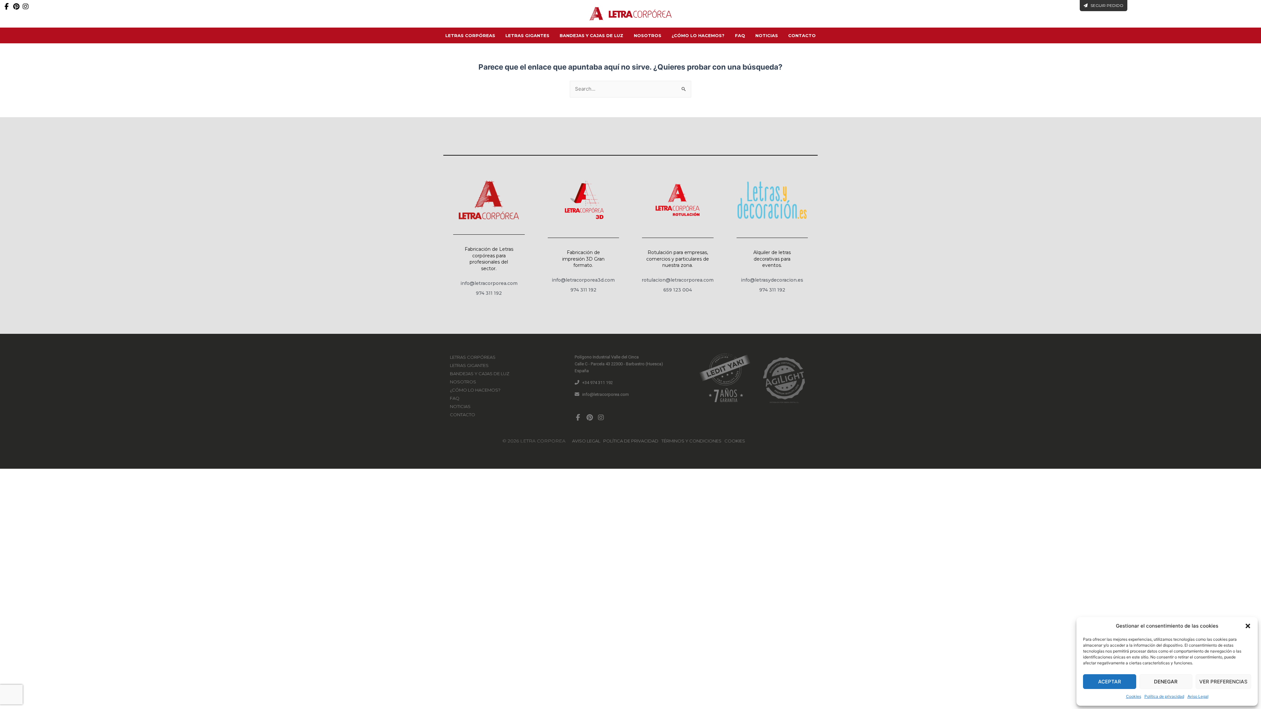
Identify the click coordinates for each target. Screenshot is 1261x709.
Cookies (1133, 696)
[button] (1248, 626)
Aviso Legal (1197, 696)
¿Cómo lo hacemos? (698, 35)
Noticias (766, 35)
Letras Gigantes (527, 35)
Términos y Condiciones (691, 440)
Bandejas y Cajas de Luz (591, 35)
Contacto (802, 35)
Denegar (1166, 681)
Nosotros (647, 35)
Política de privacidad (1164, 696)
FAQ (740, 35)
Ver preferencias (1223, 681)
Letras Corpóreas (470, 35)
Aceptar (1109, 681)
